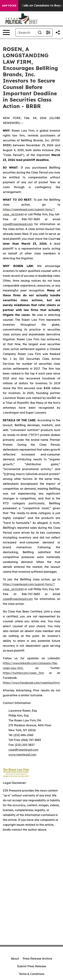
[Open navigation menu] (6, 32)
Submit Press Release (31, 966)
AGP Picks (9, 5)
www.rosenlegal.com (22, 754)
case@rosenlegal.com (18, 224)
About (15, 958)
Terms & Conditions (31, 974)
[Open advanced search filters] (48, 32)
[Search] (40, 32)
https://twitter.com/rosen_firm (23, 673)
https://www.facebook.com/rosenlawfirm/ (31, 682)
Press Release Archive (37, 958)
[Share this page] (57, 32)
